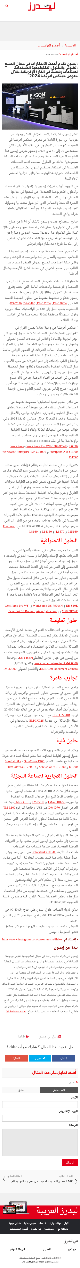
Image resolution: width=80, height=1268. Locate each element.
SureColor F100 (34, 762)
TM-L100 (9, 808)
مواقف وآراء (55, 1223)
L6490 (73, 447)
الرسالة (73, 1125)
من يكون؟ (36, 1229)
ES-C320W (44, 304)
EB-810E (72, 606)
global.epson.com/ (16, 1011)
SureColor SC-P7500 (52, 767)
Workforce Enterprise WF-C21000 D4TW (40, 455)
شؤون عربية (15, 1223)
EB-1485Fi (26, 658)
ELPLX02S (36, 721)
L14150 (47, 532)
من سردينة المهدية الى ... (22, 1179)
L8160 (33, 532)
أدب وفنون (49, 1229)
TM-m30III (21, 802)
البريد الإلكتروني (68, 1111)
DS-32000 (10, 669)
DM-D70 (54, 808)
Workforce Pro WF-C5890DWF (46, 447)
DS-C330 (16, 304)
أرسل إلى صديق (48, 1036)
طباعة (22, 1036)
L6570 (60, 532)
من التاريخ (62, 1229)
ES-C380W (60, 304)
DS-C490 (29, 304)
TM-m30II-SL (56, 802)
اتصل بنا (46, 1249)
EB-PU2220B (61, 715)
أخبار (66, 1223)
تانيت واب (26, 1261)
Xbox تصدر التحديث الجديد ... (56, 1181)
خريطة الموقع (17, 1249)
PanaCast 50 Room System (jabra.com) (33, 611)
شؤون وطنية (30, 1223)
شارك (63, 1058)
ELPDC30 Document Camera (59, 669)
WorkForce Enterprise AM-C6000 (56, 663)
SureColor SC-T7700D (21, 767)
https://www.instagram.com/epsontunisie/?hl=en (32, 940)
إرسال (70, 1162)
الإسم (74, 1097)
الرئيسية (70, 46)
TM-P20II (38, 802)
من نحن (72, 1249)
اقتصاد (43, 1223)
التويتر (39, 1058)
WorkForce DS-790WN (48, 606)
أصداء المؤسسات (49, 46)
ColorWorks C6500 (44, 852)
